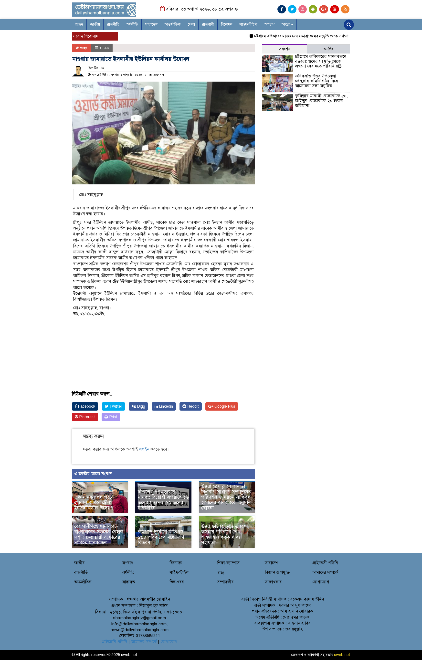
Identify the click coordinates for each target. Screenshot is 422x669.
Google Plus (224, 406)
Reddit (192, 406)
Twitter (115, 406)
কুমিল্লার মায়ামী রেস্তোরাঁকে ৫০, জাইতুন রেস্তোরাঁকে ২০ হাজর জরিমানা (322, 100)
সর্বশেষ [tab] (284, 49)
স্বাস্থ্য (220, 572)
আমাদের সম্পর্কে (325, 572)
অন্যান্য (104, 48)
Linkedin (165, 406)
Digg (140, 406)
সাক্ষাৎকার (273, 581)
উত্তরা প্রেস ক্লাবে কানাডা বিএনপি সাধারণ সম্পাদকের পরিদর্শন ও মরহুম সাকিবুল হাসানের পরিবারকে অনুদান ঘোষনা (226, 497)
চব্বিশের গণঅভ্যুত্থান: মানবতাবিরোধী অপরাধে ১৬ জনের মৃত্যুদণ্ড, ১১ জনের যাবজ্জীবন (163, 500)
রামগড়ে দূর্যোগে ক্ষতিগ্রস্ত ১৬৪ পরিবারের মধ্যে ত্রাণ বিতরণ (161, 537)
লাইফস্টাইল (248, 24)
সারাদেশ (151, 24)
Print (112, 416)
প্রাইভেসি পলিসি (114, 641)
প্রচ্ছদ (79, 24)
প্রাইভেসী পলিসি (325, 562)
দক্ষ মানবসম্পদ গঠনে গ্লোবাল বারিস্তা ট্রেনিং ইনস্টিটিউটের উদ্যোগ (94, 502)
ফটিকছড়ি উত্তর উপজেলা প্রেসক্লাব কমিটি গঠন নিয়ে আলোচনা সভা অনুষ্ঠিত (316, 80)
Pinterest (86, 416)
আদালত (128, 581)
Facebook (86, 406)
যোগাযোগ (320, 581)
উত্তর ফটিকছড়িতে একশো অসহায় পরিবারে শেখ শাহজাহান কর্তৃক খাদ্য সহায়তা (224, 534)
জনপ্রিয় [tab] (329, 49)
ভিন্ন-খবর (176, 581)
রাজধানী (208, 24)
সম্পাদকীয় (225, 581)
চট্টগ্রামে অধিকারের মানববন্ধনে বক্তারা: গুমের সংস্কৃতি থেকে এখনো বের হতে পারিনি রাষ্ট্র (304, 36)
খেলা (191, 24)
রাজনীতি (113, 24)
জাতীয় (95, 24)
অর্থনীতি (132, 24)
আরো (286, 24)
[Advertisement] (163, 357)
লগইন (144, 449)
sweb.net (342, 654)
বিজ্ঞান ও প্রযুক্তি (277, 572)
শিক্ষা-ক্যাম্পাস (228, 562)
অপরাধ (269, 24)
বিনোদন (226, 24)
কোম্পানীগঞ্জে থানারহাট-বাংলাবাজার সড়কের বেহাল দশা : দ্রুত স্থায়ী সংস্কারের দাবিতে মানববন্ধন (98, 534)
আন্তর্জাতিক (172, 24)
